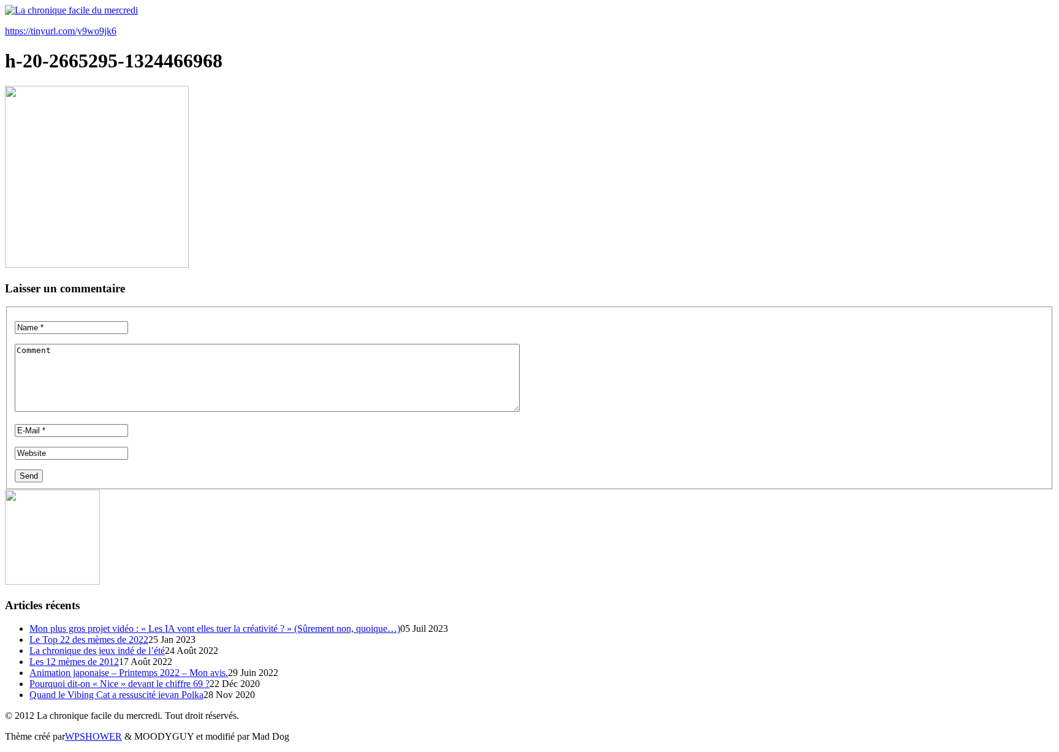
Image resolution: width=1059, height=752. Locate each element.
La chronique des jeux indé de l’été (97, 650)
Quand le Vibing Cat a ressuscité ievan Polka (116, 694)
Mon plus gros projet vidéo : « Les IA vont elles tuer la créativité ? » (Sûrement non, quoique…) (214, 628)
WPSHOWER (93, 736)
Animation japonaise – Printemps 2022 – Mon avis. (128, 672)
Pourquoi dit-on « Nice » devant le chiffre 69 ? (119, 683)
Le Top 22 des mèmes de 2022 (88, 639)
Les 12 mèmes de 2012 (74, 661)
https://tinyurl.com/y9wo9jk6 (60, 31)
